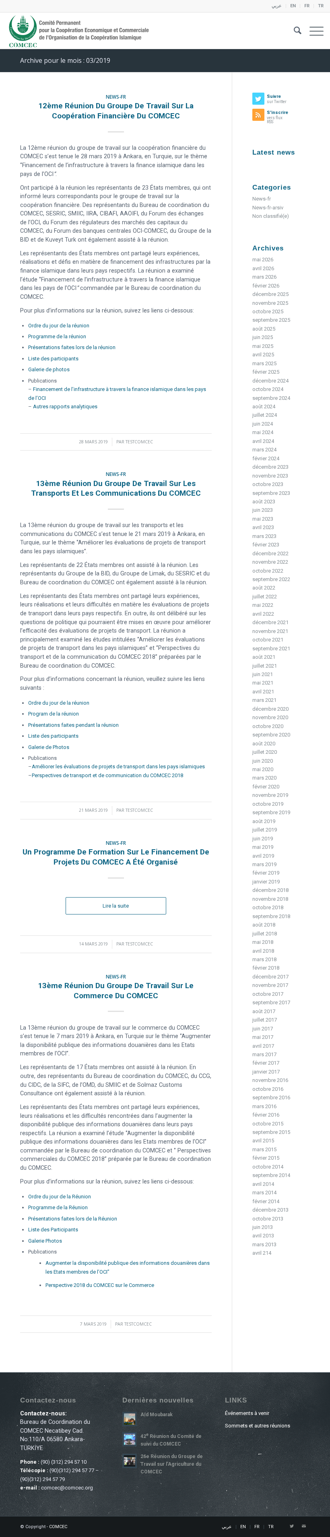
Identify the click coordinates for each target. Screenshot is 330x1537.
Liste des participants (53, 359)
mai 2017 (262, 1037)
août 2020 (263, 744)
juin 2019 (262, 839)
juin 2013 (262, 1227)
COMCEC (58, 1526)
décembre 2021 (270, 622)
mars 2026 (264, 277)
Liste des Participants (53, 1230)
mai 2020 (262, 769)
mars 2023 (264, 536)
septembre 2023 (271, 493)
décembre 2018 (270, 890)
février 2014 (265, 1201)
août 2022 (263, 588)
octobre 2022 (267, 571)
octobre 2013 (267, 1219)
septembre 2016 (271, 1097)
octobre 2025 (267, 311)
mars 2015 (264, 1149)
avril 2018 (263, 951)
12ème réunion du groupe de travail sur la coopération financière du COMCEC (116, 110)
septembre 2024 (271, 398)
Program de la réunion (53, 714)
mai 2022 (262, 605)
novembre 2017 (270, 985)
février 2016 (265, 1115)
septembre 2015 (271, 1132)
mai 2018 (262, 942)
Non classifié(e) (270, 216)
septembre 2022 (271, 579)
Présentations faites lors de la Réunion (72, 1219)
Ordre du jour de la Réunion (59, 1197)
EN (293, 5)
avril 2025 (263, 355)
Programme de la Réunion (58, 1207)
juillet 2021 (264, 666)
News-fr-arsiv (267, 208)
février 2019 (265, 873)
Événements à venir (247, 1413)
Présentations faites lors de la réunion (72, 347)
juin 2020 (262, 761)
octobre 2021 (267, 640)
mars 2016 (264, 1106)
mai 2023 (262, 519)
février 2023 (265, 545)
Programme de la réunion (57, 336)
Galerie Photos (45, 1241)
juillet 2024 (264, 415)
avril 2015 (263, 1141)
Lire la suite (116, 906)
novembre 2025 (270, 303)
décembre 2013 (270, 1210)
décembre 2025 (270, 294)
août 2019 (263, 821)
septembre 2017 (271, 1002)
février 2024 (265, 458)
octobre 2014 (267, 1167)
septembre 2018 (271, 916)
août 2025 (263, 329)
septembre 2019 (271, 812)
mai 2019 (262, 847)
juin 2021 (262, 674)
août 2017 (263, 1011)
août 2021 (263, 657)
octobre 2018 (267, 907)
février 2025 (265, 372)
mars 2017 (264, 1054)
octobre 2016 (267, 1089)
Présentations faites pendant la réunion (73, 725)
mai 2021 (262, 683)
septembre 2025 (271, 320)
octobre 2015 (267, 1124)
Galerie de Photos (48, 747)
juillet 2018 (264, 934)
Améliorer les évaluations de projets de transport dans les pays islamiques (118, 766)
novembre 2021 (270, 631)
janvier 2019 (266, 882)
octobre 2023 (267, 484)
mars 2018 (264, 959)
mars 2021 (264, 700)
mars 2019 (264, 864)
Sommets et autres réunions (257, 1426)
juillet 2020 (264, 752)
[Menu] (312, 30)
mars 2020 (264, 778)
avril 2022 (263, 614)
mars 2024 (264, 450)
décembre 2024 (270, 381)
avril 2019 (263, 856)
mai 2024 (262, 432)
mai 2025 (262, 346)
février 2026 (265, 286)
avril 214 (261, 1253)
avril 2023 (263, 527)
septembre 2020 (271, 735)
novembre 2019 (270, 795)
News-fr (116, 96)
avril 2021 (263, 692)
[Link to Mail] (304, 1526)
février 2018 (265, 968)
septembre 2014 (271, 1175)
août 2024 (263, 406)
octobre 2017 (267, 994)
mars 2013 (264, 1244)
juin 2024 (262, 424)
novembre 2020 (270, 717)
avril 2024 (263, 441)
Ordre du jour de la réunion (58, 326)
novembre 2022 (270, 562)
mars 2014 (264, 1192)
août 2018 (263, 925)
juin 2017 (262, 1029)
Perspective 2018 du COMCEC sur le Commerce (99, 1285)
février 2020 (265, 787)
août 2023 (263, 502)
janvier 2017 (266, 1072)
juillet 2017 (264, 1020)
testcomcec (139, 442)
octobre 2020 (267, 726)
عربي (277, 5)
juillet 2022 (264, 597)
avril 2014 (263, 1184)
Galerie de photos (49, 369)
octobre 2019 (267, 804)
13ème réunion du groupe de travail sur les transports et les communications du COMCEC (116, 488)
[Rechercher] (293, 30)
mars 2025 (264, 363)
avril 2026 (263, 268)
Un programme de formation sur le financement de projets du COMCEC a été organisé (116, 857)
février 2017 (265, 1063)
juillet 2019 (264, 830)
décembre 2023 (270, 467)
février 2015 (265, 1158)
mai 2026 (262, 260)
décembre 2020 (270, 709)
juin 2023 (262, 510)
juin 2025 (262, 337)
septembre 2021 (271, 648)
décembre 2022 (270, 553)
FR (306, 5)
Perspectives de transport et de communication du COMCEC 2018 (107, 775)
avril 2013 (263, 1236)
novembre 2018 (270, 899)
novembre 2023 (270, 476)
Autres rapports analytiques (65, 406)
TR (321, 5)
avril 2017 (263, 1046)
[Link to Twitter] (292, 1526)
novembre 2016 (270, 1080)
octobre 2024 (267, 389)
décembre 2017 (270, 977)
